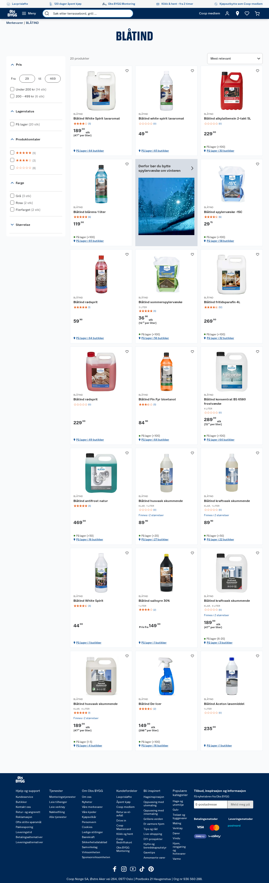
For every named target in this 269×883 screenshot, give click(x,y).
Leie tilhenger (58, 802)
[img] (101, 123)
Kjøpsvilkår (89, 817)
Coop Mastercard (123, 827)
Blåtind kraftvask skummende (227, 501)
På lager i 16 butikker (89, 539)
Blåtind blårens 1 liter (89, 212)
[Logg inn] (227, 13)
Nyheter (87, 802)
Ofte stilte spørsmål (28, 822)
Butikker (21, 802)
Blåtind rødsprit (85, 302)
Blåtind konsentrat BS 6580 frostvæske (225, 401)
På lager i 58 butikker (220, 240)
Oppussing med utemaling (154, 803)
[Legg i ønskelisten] (127, 70)
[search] (47, 13)
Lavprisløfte (124, 796)
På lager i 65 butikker (155, 150)
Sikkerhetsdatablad (94, 842)
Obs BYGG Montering (123, 849)
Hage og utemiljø (178, 803)
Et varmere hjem (154, 823)
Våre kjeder (89, 812)
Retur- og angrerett (28, 812)
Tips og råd (151, 829)
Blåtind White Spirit (88, 601)
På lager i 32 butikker (220, 338)
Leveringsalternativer (29, 842)
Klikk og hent (124, 833)
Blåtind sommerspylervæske (160, 302)
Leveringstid (24, 832)
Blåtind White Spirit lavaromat (96, 118)
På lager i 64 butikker (90, 150)
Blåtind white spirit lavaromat (161, 118)
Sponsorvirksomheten (96, 857)
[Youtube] (133, 869)
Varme (177, 858)
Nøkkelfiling (57, 812)
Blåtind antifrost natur (90, 501)
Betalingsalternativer (29, 837)
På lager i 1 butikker (88, 642)
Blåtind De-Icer (150, 704)
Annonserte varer (154, 857)
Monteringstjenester (62, 796)
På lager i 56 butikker (155, 338)
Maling (177, 823)
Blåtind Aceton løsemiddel (224, 704)
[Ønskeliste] (247, 13)
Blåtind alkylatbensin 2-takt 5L (227, 118)
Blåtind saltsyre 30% (154, 601)
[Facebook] (115, 869)
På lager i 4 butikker (89, 745)
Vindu (176, 838)
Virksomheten (91, 852)
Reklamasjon (24, 817)
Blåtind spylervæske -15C (223, 212)
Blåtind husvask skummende (161, 501)
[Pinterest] (151, 869)
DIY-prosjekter (153, 839)
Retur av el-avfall (123, 813)
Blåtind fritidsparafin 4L (222, 302)
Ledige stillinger (92, 832)
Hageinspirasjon (154, 796)
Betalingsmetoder (206, 818)
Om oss (86, 796)
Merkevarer (14, 23)
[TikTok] (142, 869)
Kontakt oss (23, 806)
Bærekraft (88, 837)
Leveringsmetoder (240, 818)
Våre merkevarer (92, 806)
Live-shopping (153, 833)
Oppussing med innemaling (154, 812)
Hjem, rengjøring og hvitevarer (179, 848)
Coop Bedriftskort (124, 840)
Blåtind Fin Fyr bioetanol (157, 399)
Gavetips (149, 852)
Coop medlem (125, 806)
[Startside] (12, 13)
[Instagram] (124, 869)
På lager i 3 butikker (220, 642)
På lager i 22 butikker (220, 539)
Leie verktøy (57, 806)
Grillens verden (153, 818)
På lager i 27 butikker (155, 539)
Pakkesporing (24, 827)
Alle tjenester (58, 817)
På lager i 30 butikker (220, 150)
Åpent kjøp (123, 802)
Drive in (121, 820)
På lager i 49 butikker (90, 439)
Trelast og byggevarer (180, 816)
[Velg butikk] (237, 13)
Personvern (89, 822)
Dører (176, 833)
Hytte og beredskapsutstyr (155, 845)
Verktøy (178, 828)
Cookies (87, 827)
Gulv (175, 809)
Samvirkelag (89, 847)
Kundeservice (24, 796)
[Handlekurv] (257, 13)
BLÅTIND (78, 114)
